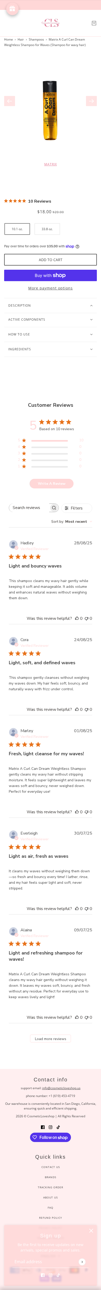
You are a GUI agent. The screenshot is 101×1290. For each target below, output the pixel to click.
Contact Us (50, 1167)
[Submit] (81, 1261)
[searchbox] (29, 508)
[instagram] (50, 1275)
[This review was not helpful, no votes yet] (86, 618)
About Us (50, 1197)
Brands (50, 1177)
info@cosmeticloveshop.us (61, 1088)
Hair (21, 39)
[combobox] (71, 521)
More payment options (50, 288)
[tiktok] (58, 1275)
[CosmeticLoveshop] (50, 23)
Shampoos (36, 39)
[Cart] (94, 23)
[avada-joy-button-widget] (12, 9)
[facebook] (43, 1275)
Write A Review (52, 483)
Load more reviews (50, 1038)
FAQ (50, 1207)
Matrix (50, 164)
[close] (91, 1230)
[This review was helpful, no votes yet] (77, 618)
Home (8, 39)
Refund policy (50, 1218)
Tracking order (50, 1187)
